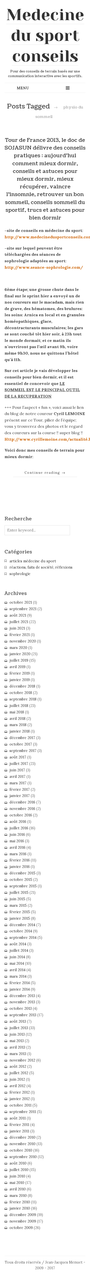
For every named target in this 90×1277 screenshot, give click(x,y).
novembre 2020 (23, 641)
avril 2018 (18, 718)
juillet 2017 (19, 763)
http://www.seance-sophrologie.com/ (43, 267)
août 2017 (18, 757)
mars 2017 (18, 783)
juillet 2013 (19, 1028)
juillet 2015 (19, 892)
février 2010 (20, 1202)
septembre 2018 (23, 699)
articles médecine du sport (33, 561)
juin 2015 (17, 899)
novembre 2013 (22, 1002)
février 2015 (20, 912)
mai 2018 (17, 712)
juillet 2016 (19, 828)
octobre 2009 (21, 1227)
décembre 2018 (22, 686)
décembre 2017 (22, 738)
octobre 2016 (21, 815)
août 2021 (18, 615)
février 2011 (19, 1124)
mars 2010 (18, 1195)
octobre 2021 (21, 602)
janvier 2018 (20, 731)
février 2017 (20, 789)
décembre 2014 (22, 925)
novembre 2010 (23, 1144)
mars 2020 (18, 647)
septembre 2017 (23, 750)
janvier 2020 (20, 654)
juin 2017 (17, 770)
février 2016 (20, 860)
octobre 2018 (21, 693)
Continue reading (45, 472)
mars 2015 (18, 905)
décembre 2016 (22, 802)
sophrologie (20, 574)
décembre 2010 (23, 1137)
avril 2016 (18, 847)
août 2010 (18, 1163)
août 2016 (18, 821)
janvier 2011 (19, 1131)
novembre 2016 (22, 808)
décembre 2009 (23, 1215)
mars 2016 (18, 854)
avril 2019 (18, 667)
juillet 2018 (19, 705)
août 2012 (18, 1066)
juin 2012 (17, 1079)
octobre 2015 (21, 879)
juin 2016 (17, 834)
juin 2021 (17, 628)
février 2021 (20, 635)
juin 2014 (17, 957)
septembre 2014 (23, 937)
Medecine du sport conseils (45, 35)
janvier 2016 (20, 866)
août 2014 (18, 944)
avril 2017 (18, 776)
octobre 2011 (21, 1105)
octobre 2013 (21, 1008)
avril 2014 (18, 970)
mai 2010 (17, 1182)
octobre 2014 (21, 931)
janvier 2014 (20, 989)
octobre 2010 (21, 1150)
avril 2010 (18, 1189)
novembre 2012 (22, 1060)
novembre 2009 (23, 1221)
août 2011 (18, 1118)
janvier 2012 (20, 1099)
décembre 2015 (23, 873)
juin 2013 (17, 1034)
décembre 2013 (22, 996)
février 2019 (20, 673)
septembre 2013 (23, 1015)
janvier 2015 (20, 918)
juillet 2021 (19, 622)
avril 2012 (18, 1086)
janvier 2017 (20, 796)
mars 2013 (18, 1054)
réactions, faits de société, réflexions (41, 567)
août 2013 (18, 1021)
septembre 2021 (23, 609)
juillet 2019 (19, 660)
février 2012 (20, 1092)
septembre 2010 (23, 1157)
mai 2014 (17, 963)
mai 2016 (17, 841)
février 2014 (20, 983)
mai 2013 (17, 1041)
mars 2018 (18, 725)
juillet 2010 (19, 1170)
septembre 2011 (23, 1112)
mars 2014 (18, 976)
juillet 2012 (19, 1073)
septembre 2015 (23, 886)
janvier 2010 (20, 1208)
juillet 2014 (19, 950)
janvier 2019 (20, 680)
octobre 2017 (21, 744)
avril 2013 (17, 1047)
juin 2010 (17, 1176)
